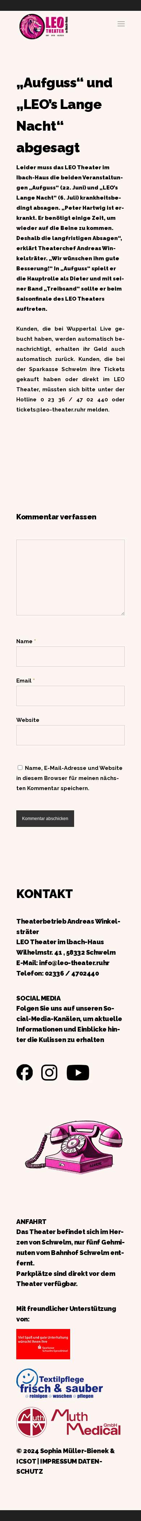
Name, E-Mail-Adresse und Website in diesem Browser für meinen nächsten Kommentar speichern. (69, 778)
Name (26, 641)
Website (27, 720)
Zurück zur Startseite (43, 25)
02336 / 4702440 (72, 973)
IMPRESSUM (58, 1461)
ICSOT (26, 1461)
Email (25, 680)
